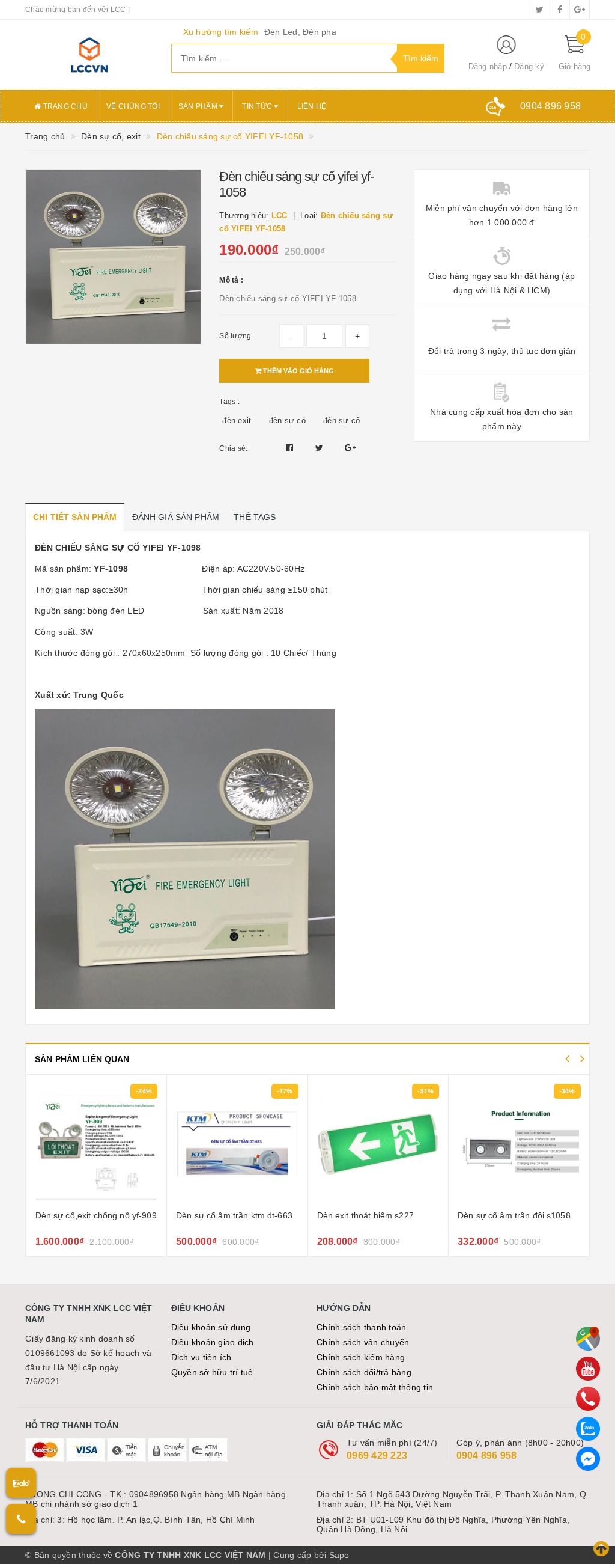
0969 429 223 (377, 1455)
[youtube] (588, 1369)
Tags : (229, 401)
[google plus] (579, 9)
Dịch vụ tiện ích (201, 1357)
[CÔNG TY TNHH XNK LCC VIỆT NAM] (89, 55)
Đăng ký (529, 66)
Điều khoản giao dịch (212, 1342)
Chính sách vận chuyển (363, 1342)
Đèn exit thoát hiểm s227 (224, 1215)
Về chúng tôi (133, 106)
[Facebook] (588, 1459)
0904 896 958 (486, 1455)
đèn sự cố (341, 420)
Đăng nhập (487, 66)
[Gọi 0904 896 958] (21, 1519)
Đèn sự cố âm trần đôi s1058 (373, 1215)
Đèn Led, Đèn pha (300, 32)
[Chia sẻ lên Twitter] (321, 447)
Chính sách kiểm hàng (361, 1357)
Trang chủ (64, 106)
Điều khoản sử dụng (211, 1327)
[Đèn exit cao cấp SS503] (519, 1144)
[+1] (350, 447)
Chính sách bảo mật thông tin (375, 1387)
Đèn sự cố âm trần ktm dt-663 (93, 1215)
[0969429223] (588, 1399)
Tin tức (258, 106)
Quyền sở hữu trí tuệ (212, 1372)
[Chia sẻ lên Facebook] (291, 447)
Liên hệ (312, 106)
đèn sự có (287, 420)
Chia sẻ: (233, 448)
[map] (588, 1339)
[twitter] (540, 9)
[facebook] (559, 9)
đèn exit (236, 420)
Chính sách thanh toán (361, 1327)
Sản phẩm (198, 106)
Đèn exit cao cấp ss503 (503, 1215)
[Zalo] (588, 1429)
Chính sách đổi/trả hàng (364, 1372)
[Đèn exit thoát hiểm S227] (237, 1144)
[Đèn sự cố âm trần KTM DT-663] (96, 1144)
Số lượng (235, 336)
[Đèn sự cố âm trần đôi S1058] (378, 1144)
